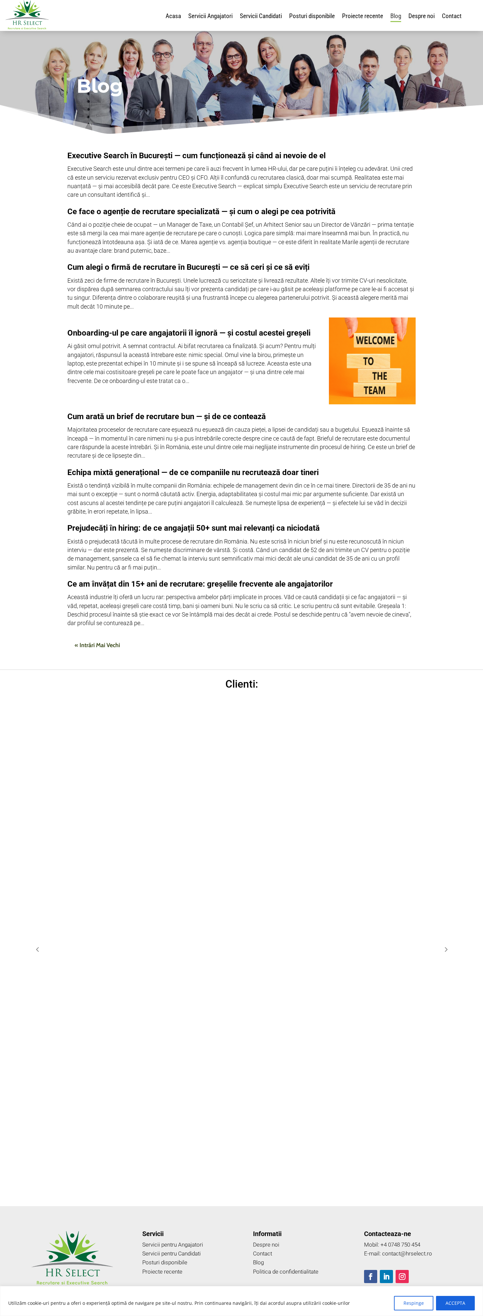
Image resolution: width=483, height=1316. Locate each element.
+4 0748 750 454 (400, 1244)
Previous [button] (37, 949)
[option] (87, 949)
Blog (395, 17)
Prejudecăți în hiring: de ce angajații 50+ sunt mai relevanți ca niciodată (193, 528)
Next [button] (445, 949)
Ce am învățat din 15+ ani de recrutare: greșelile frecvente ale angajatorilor (200, 584)
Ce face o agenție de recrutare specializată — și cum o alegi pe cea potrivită (201, 211)
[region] (241, 1301)
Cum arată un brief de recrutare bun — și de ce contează (166, 416)
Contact (452, 17)
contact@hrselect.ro (407, 1253)
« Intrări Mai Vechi (97, 645)
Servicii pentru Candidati (171, 1253)
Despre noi (421, 17)
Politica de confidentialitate (285, 1271)
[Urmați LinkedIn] (386, 1276)
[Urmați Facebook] (370, 1276)
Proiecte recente (362, 17)
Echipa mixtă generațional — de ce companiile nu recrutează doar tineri (193, 472)
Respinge (413, 1303)
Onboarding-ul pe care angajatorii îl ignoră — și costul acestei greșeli (188, 333)
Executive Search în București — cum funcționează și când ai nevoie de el (196, 155)
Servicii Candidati (261, 17)
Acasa (173, 17)
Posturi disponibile (312, 17)
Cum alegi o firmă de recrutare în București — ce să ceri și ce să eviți (188, 267)
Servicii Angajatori (210, 17)
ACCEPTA (455, 1303)
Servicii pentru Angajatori (172, 1244)
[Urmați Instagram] (402, 1276)
